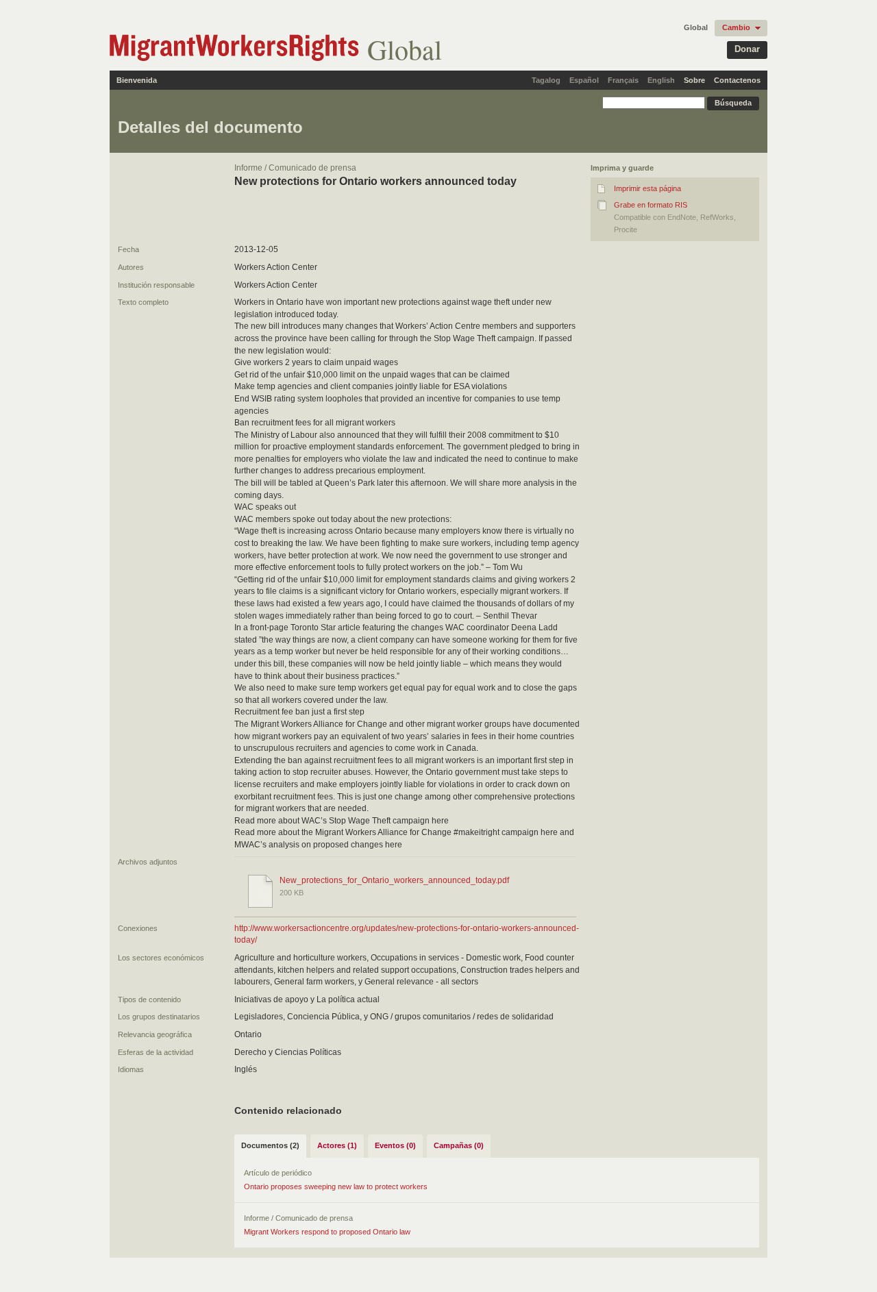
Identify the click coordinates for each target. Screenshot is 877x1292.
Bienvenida (136, 80)
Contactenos (737, 80)
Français (623, 80)
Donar (747, 49)
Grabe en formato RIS (650, 205)
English (661, 80)
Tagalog (546, 80)
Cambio (736, 27)
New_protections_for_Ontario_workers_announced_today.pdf (394, 880)
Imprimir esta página (647, 188)
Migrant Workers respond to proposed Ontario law (327, 1232)
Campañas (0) (459, 1145)
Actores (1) (337, 1145)
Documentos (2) (270, 1145)
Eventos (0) (395, 1145)
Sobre (694, 80)
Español (584, 80)
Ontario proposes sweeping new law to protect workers (336, 1186)
